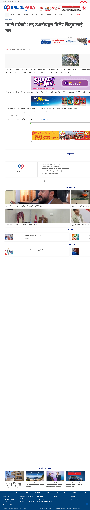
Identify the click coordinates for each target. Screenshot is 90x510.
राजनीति (18, 15)
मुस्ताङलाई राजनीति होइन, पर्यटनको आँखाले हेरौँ (51, 164)
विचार (70, 230)
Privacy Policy (17, 508)
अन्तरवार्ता (26, 492)
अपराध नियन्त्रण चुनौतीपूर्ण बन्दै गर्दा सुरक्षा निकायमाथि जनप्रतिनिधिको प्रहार (24, 206)
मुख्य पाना (12, 15)
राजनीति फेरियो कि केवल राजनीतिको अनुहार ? (50, 173)
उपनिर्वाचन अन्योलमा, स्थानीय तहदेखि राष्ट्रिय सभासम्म (36, 250)
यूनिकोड (24, 508)
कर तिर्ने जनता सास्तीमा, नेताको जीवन (32, 235)
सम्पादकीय (37, 492)
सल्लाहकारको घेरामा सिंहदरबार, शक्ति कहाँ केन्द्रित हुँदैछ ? (53, 171)
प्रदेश (42, 15)
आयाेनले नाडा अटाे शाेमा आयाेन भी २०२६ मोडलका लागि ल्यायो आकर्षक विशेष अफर (35, 485)
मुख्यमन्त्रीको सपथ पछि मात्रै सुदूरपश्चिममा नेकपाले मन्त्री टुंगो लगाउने (22, 225)
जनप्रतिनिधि (70, 244)
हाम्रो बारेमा (11, 508)
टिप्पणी (47, 492)
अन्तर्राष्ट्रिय (55, 15)
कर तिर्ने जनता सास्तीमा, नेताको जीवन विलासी (50, 166)
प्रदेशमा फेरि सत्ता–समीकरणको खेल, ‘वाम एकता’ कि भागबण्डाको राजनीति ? (56, 168)
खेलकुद (60, 15)
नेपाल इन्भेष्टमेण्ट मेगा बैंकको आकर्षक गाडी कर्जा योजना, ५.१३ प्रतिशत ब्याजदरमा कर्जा (75, 485)
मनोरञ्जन (49, 15)
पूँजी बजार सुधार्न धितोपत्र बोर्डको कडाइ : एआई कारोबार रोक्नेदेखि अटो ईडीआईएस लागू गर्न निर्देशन (14, 485)
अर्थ (36, 15)
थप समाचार (70, 187)
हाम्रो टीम (5, 508)
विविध (70, 15)
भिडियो (65, 15)
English (78, 15)
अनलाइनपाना (12, 50)
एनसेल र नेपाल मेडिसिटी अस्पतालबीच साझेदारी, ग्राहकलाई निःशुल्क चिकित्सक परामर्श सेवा (54, 485)
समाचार (32, 15)
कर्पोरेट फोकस (25, 15)
